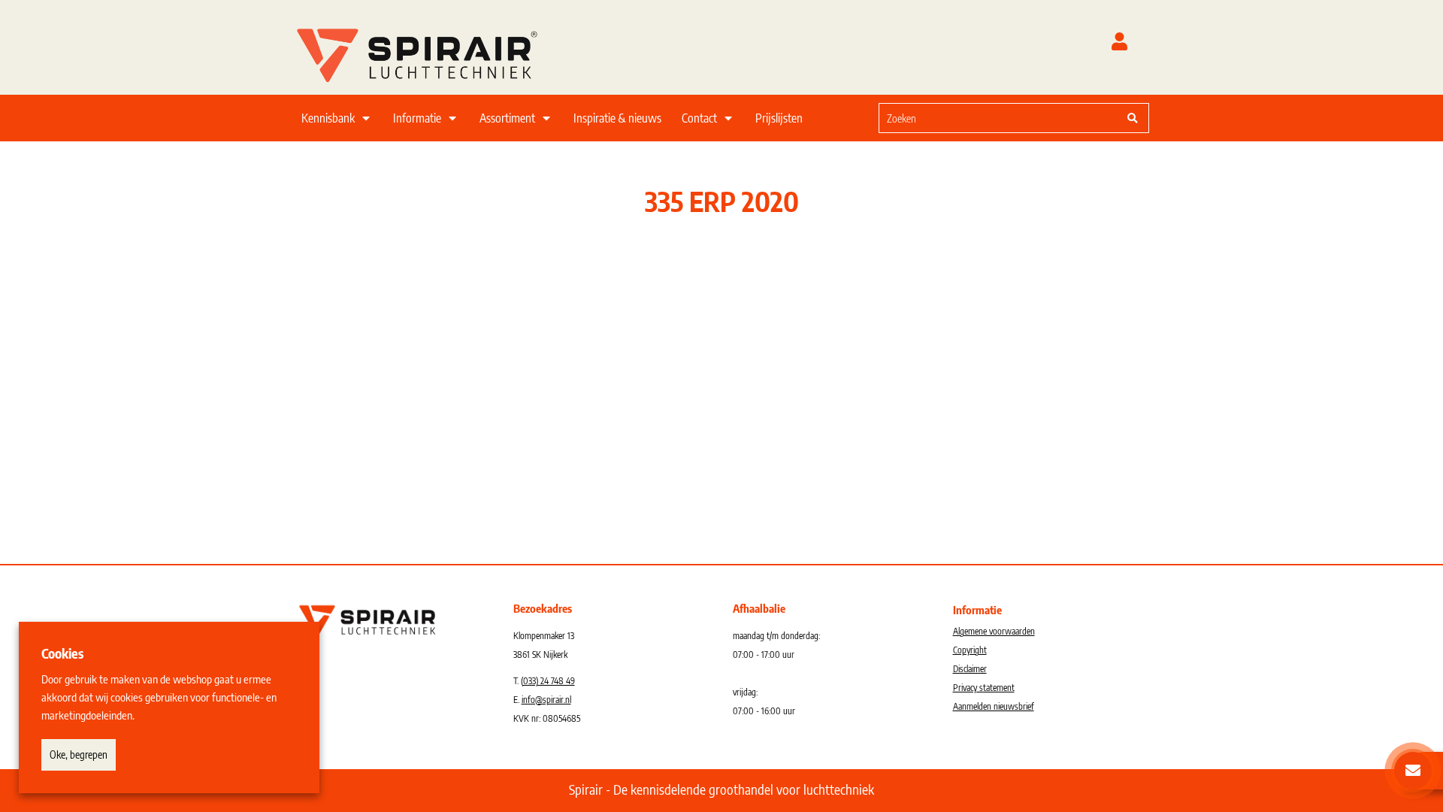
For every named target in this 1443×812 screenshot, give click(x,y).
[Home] (436, 52)
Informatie (417, 118)
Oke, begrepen (78, 754)
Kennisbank (328, 118)
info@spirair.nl (546, 699)
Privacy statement (984, 687)
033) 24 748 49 (549, 680)
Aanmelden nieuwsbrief (993, 706)
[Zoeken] (1132, 118)
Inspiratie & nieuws (617, 118)
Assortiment (507, 118)
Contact (699, 118)
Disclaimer (970, 668)
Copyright (970, 650)
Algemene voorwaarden (994, 631)
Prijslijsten (779, 118)
